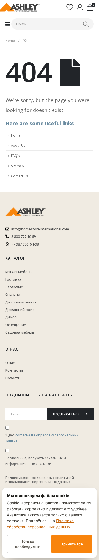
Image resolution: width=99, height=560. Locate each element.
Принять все (72, 544)
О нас (12, 349)
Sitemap (17, 166)
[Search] (86, 24)
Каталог (15, 258)
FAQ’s (15, 155)
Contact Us (19, 176)
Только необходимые (27, 544)
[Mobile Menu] (7, 24)
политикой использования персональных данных (39, 479)
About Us (18, 145)
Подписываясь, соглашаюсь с (30, 477)
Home (15, 135)
